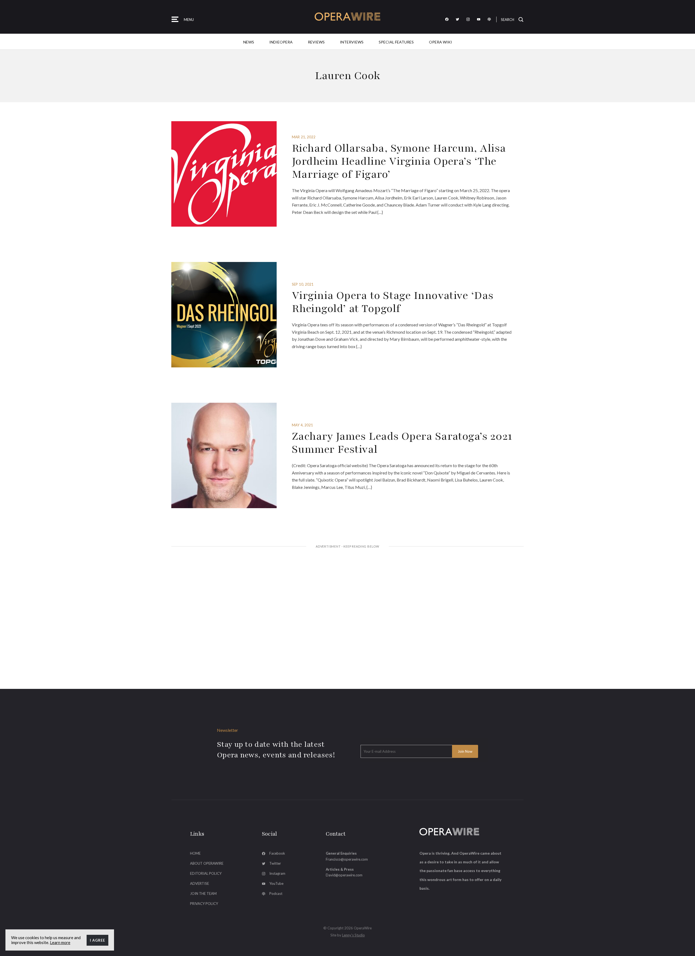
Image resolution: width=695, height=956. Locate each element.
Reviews (316, 42)
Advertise (199, 883)
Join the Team (203, 893)
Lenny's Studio (353, 935)
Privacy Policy (204, 903)
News (248, 42)
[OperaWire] (348, 17)
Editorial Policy (206, 873)
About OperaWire (206, 863)
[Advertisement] (347, 594)
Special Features (396, 42)
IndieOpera (281, 42)
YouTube (276, 883)
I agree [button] (97, 940)
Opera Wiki (440, 42)
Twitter (275, 863)
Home (195, 853)
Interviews (352, 42)
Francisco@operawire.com (347, 859)
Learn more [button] (60, 942)
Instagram (277, 873)
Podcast (275, 893)
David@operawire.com (344, 875)
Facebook (277, 853)
